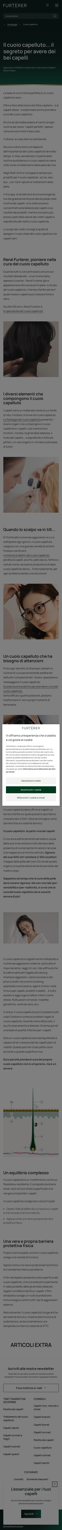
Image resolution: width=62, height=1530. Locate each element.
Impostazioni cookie (31, 780)
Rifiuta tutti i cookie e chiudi (31, 797)
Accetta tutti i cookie (31, 789)
